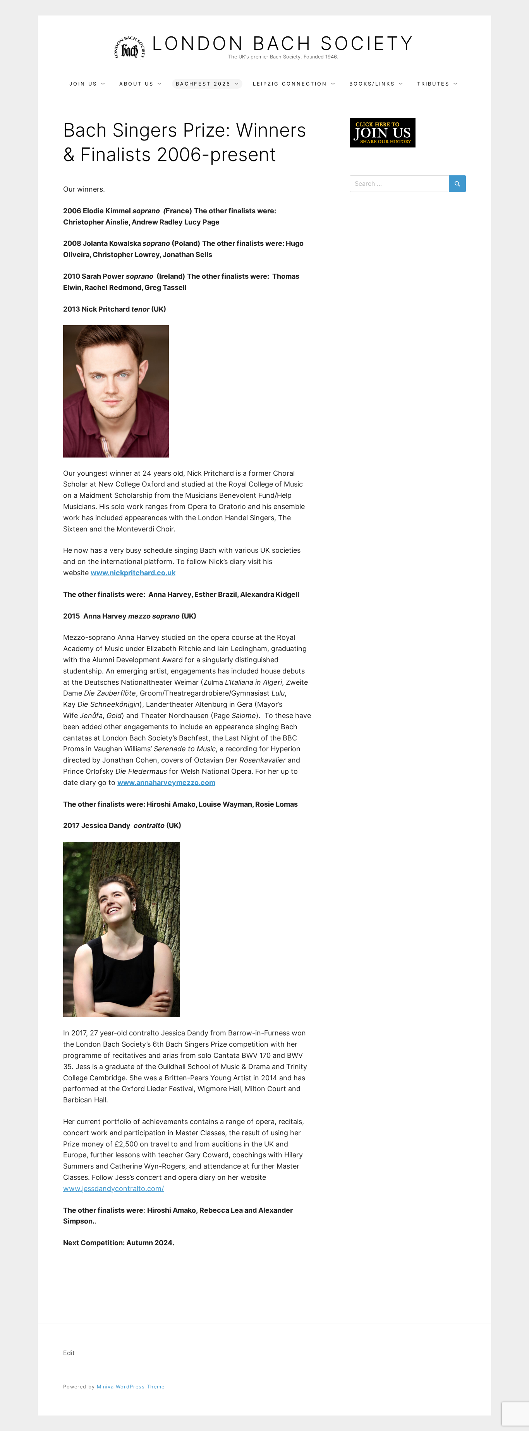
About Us (136, 84)
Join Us (83, 84)
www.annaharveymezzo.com (166, 782)
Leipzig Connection (290, 84)
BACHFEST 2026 (203, 84)
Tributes (433, 84)
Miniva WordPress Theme (131, 1387)
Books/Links (372, 84)
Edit (69, 1353)
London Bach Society (283, 43)
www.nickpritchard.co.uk (133, 573)
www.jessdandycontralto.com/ (113, 1188)
